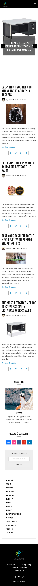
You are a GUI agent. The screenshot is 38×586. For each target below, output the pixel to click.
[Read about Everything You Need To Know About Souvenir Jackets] (3, 100)
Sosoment (21, 581)
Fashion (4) (10, 499)
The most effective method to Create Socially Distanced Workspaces (19, 306)
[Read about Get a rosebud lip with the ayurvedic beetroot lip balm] (3, 175)
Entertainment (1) (12, 495)
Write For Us (19, 571)
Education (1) (10, 491)
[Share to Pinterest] (26, 153)
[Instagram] (19, 577)
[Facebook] (19, 442)
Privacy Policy (25, 564)
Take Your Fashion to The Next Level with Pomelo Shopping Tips (18, 239)
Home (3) (9, 506)
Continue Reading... (9, 147)
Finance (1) (9, 503)
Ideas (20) (9, 510)
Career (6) (9, 488)
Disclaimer (11, 564)
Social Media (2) (11, 525)
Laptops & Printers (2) (13, 514)
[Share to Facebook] (10, 153)
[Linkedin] (29, 442)
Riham (10, 248)
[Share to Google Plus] (21, 153)
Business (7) (10, 480)
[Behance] (8, 442)
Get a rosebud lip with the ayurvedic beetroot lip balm (19, 167)
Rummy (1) (9, 518)
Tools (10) (9, 529)
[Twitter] (23, 577)
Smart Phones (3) (12, 521)
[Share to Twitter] (16, 153)
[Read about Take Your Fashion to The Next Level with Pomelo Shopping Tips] (3, 248)
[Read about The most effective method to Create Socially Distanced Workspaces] (3, 315)
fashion (24, 100)
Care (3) (8, 484)
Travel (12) (9, 533)
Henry (10, 100)
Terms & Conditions (19, 567)
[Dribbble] (14, 442)
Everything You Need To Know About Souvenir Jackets (17, 91)
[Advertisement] (19, 65)
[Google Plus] (24, 442)
